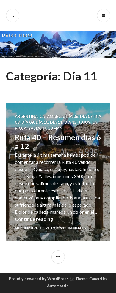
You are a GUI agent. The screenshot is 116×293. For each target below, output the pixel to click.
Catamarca (52, 116)
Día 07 (86, 116)
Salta (34, 128)
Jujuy (84, 122)
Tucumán (52, 128)
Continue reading (34, 219)
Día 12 (70, 122)
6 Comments (72, 228)
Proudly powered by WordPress (39, 278)
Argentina (26, 116)
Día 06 (72, 116)
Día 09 (27, 122)
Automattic (57, 286)
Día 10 (42, 122)
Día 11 (56, 122)
